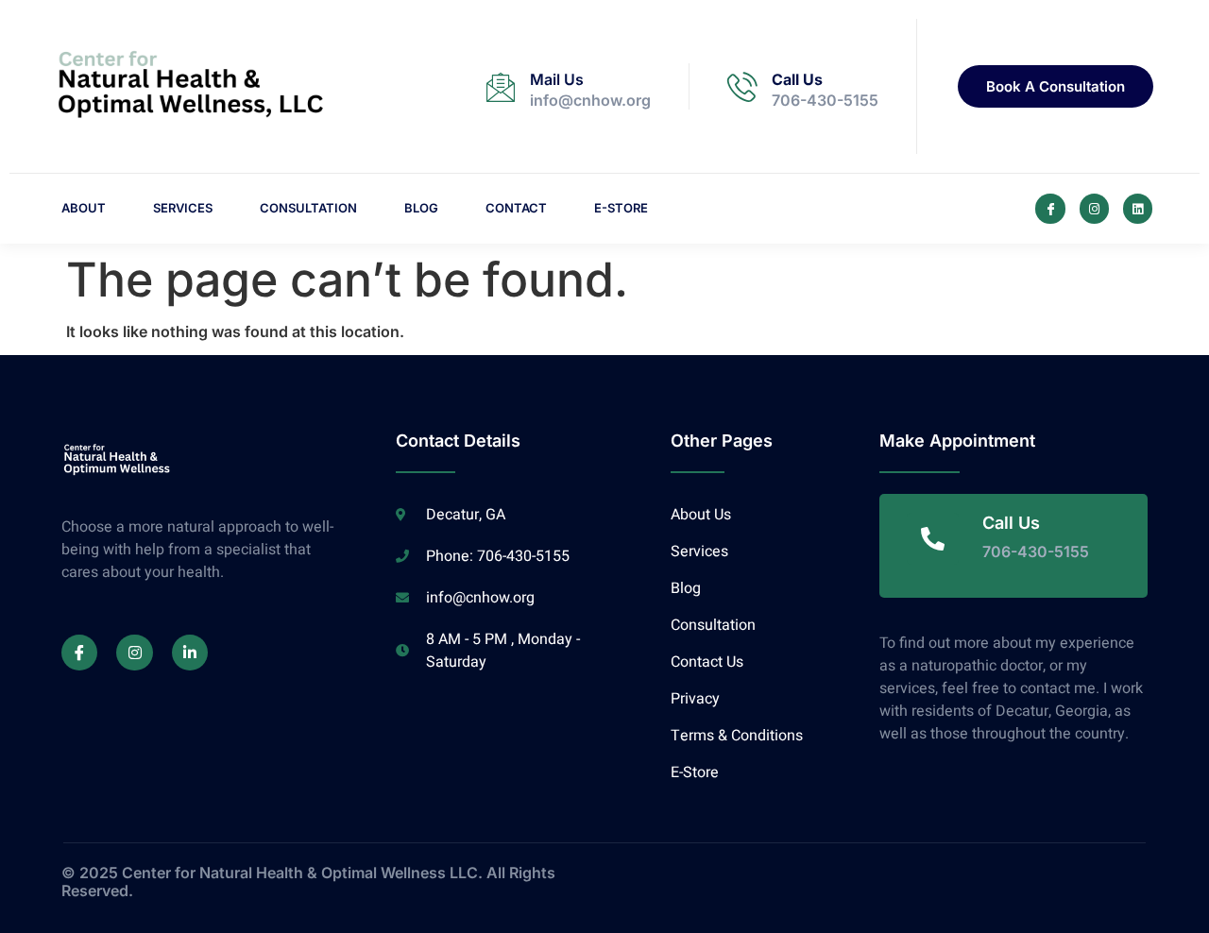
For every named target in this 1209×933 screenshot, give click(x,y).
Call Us (797, 79)
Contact (516, 207)
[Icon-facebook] (1049, 208)
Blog (421, 207)
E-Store (621, 207)
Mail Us (557, 79)
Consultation (308, 207)
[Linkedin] (1137, 208)
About (83, 207)
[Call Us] (742, 87)
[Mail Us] (500, 87)
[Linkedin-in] (190, 652)
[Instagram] (1094, 208)
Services (183, 207)
